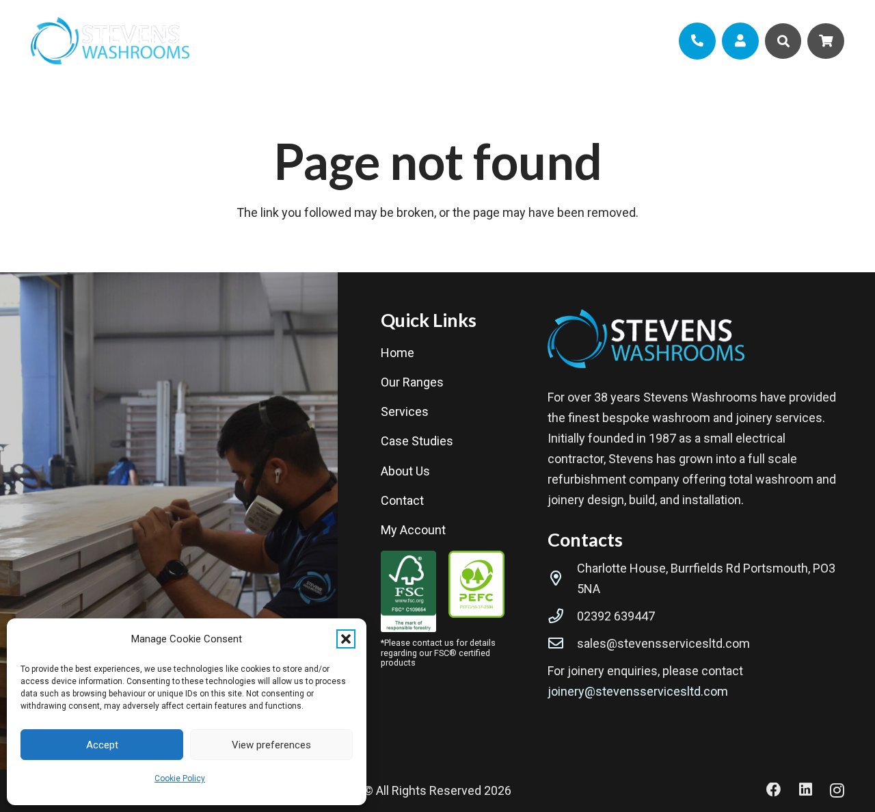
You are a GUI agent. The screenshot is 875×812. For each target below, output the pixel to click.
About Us (405, 471)
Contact (402, 500)
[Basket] (825, 41)
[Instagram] (837, 791)
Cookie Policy (179, 778)
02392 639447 (616, 616)
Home (397, 352)
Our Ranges (412, 382)
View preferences (271, 745)
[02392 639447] (562, 616)
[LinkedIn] (805, 790)
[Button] (697, 41)
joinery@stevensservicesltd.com (638, 691)
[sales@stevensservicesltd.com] (562, 643)
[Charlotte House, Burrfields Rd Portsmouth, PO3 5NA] (562, 578)
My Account (413, 530)
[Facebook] (773, 790)
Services (405, 411)
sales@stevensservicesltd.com (663, 643)
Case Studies (417, 441)
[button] (346, 639)
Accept (102, 745)
